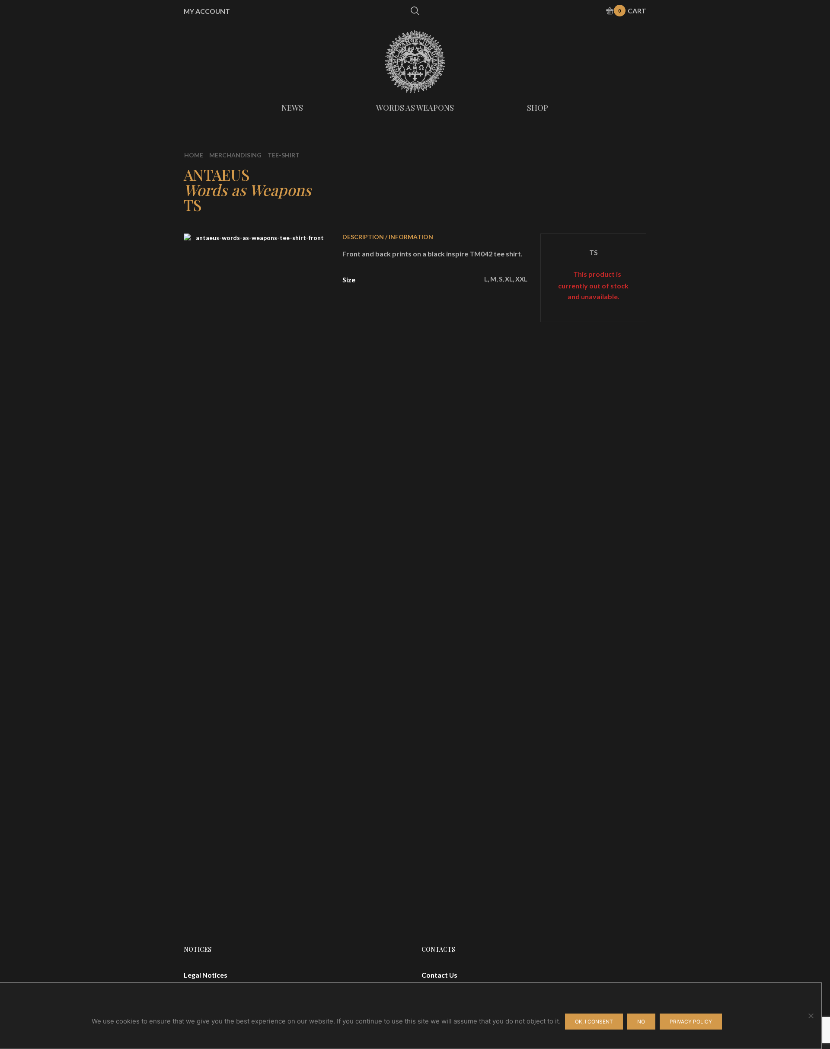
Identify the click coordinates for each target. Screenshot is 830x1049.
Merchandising (235, 155)
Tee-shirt (284, 155)
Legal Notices (205, 975)
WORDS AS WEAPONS (415, 107)
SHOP (537, 107)
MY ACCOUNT (207, 11)
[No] (810, 1015)
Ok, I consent (594, 1021)
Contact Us (439, 975)
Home (193, 155)
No (641, 1021)
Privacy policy (691, 1021)
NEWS (292, 107)
